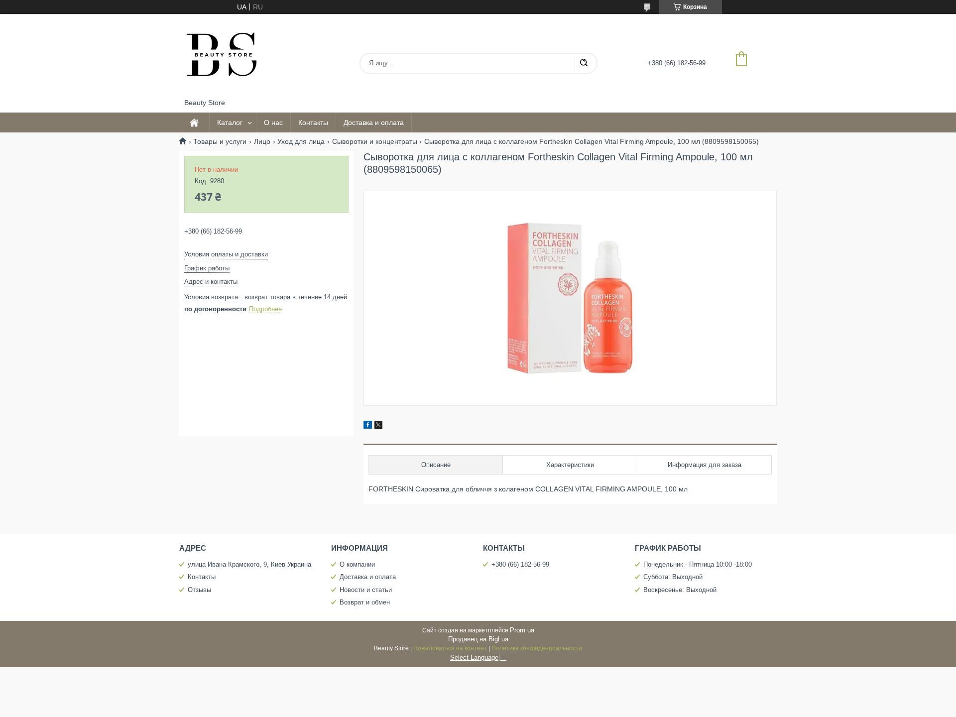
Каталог (229, 122)
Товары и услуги (219, 141)
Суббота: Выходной (673, 577)
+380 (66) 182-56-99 (520, 564)
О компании (357, 564)
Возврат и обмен (365, 602)
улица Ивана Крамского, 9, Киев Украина (249, 564)
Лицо (262, 141)
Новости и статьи (366, 590)
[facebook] (367, 426)
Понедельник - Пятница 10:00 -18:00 (697, 564)
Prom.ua (522, 630)
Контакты (313, 122)
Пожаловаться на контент (450, 648)
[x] (378, 426)
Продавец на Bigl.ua (478, 639)
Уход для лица (301, 141)
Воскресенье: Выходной (680, 590)
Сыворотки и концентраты (374, 141)
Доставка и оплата (374, 122)
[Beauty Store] (221, 56)
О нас (273, 122)
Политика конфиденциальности (536, 648)
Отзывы (199, 590)
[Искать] (584, 63)
